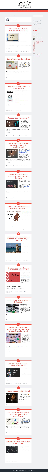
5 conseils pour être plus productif (18, 59)
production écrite (19, 229)
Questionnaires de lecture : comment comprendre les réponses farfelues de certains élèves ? (18, 329)
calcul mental (16, 165)
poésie (20, 383)
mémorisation (20, 165)
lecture (15, 229)
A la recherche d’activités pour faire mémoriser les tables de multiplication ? (18, 145)
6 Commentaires (14, 461)
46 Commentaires (26, 51)
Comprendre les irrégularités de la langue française (18, 87)
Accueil (13, 10)
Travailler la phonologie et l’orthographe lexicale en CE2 (18, 29)
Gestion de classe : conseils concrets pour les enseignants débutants (18, 176)
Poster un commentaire (17, 110)
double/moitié (24, 460)
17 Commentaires (26, 229)
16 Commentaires (26, 260)
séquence (20, 260)
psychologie (16, 135)
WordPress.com (32, 470)
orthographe (16, 51)
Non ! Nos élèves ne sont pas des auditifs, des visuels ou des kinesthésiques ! (18, 414)
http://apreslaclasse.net (13, 19)
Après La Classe (12, 18)
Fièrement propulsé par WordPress (18, 470)
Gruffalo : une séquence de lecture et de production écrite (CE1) (18, 207)
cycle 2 (22, 291)
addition (15, 460)
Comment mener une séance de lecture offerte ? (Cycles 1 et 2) (18, 269)
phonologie (20, 51)
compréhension (16, 260)
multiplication (25, 165)
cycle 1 (20, 291)
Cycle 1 (27, 10)
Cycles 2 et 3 (31, 10)
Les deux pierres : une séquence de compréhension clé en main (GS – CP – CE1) (18, 238)
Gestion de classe (22, 10)
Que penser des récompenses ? (18, 118)
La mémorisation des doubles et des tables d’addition (18, 442)
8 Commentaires (25, 383)
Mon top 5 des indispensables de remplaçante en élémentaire (39, 42)
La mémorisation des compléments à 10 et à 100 (18, 301)
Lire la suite (8, 48)
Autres (35, 10)
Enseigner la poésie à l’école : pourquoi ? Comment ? (18, 364)
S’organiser (17, 10)
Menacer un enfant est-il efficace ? (18, 391)
